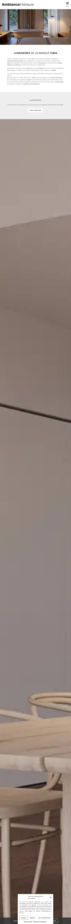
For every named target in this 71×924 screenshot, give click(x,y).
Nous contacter (35, 110)
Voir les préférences (44, 918)
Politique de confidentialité (39, 921)
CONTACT (53, 921)
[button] (51, 897)
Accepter (23, 918)
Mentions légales (28, 921)
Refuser (32, 918)
